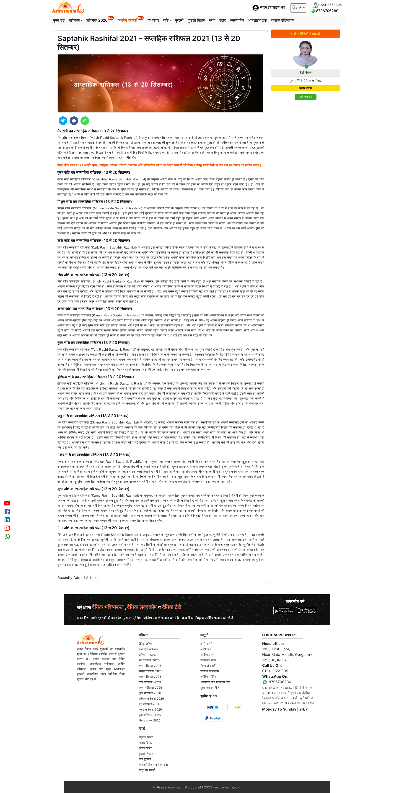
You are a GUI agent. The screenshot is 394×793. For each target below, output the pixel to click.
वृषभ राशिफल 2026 (150, 665)
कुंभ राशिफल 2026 (150, 715)
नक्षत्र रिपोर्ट (145, 742)
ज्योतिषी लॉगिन (208, 676)
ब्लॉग (212, 20)
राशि (165, 20)
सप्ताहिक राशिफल (148, 649)
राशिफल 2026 (99, 20)
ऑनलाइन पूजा (257, 20)
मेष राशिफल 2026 (149, 660)
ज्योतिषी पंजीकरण (209, 671)
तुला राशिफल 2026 (150, 693)
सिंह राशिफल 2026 (150, 682)
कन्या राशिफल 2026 (150, 687)
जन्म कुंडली (145, 759)
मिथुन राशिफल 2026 (151, 671)
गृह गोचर (153, 20)
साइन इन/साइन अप (272, 8)
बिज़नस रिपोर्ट (146, 737)
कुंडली (179, 20)
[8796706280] (313, 10)
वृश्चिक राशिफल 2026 (151, 698)
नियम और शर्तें (207, 665)
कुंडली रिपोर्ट (145, 748)
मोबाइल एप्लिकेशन (282, 20)
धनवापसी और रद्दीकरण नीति (215, 682)
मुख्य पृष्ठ (59, 20)
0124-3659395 (275, 671)
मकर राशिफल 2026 (150, 709)
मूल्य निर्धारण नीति (209, 687)
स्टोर (222, 20)
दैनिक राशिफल (147, 644)
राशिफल (74, 20)
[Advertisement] (306, 175)
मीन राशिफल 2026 (150, 720)
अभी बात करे (305, 96)
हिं (300, 7)
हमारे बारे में (206, 644)
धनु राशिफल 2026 (149, 704)
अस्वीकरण (205, 649)
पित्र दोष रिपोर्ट (147, 770)
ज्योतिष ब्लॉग (207, 655)
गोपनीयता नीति (208, 660)
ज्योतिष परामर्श (130, 20)
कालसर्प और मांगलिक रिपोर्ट (153, 764)
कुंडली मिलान (196, 20)
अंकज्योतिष (237, 20)
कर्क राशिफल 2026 (150, 676)
